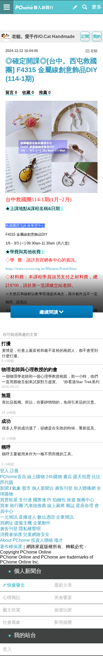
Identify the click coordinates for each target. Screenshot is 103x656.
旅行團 (16, 505)
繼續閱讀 (49, 312)
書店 (67, 476)
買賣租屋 (9, 499)
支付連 (25, 499)
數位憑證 (46, 517)
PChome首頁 (13, 476)
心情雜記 (11, 597)
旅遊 (71, 499)
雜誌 (70, 505)
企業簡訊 (65, 517)
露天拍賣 (82, 476)
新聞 (4, 488)
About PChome (15, 540)
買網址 (6, 523)
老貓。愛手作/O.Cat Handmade (43, 36)
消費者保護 (11, 534)
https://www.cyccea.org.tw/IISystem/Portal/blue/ (41, 268)
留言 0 (11, 92)
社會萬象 (11, 622)
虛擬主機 (23, 523)
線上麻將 (56, 505)
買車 (4, 505)
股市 (26, 488)
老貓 (94, 51)
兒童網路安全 (36, 534)
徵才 (58, 540)
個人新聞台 (43, 488)
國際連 (39, 499)
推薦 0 (45, 92)
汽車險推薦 (35, 505)
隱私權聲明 (30, 528)
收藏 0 (28, 92)
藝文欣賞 (11, 610)
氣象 (16, 488)
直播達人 (27, 517)
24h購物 (54, 476)
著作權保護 (11, 546)
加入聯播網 (85, 488)
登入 (4, 471)
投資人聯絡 (42, 540)
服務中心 (85, 499)
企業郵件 (42, 523)
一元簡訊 (9, 517)
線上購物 (36, 476)
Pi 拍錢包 (56, 499)
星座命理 (84, 505)
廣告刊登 (64, 488)
